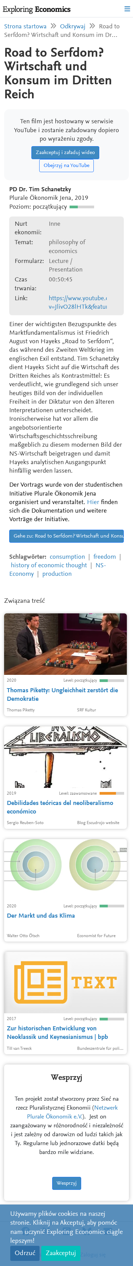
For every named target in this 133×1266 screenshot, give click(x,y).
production (57, 574)
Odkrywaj (73, 27)
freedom (104, 557)
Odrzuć (25, 1253)
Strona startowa (25, 27)
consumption (67, 557)
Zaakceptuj (61, 1253)
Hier (93, 502)
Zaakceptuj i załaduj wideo (65, 152)
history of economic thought (49, 565)
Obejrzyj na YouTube (66, 165)
